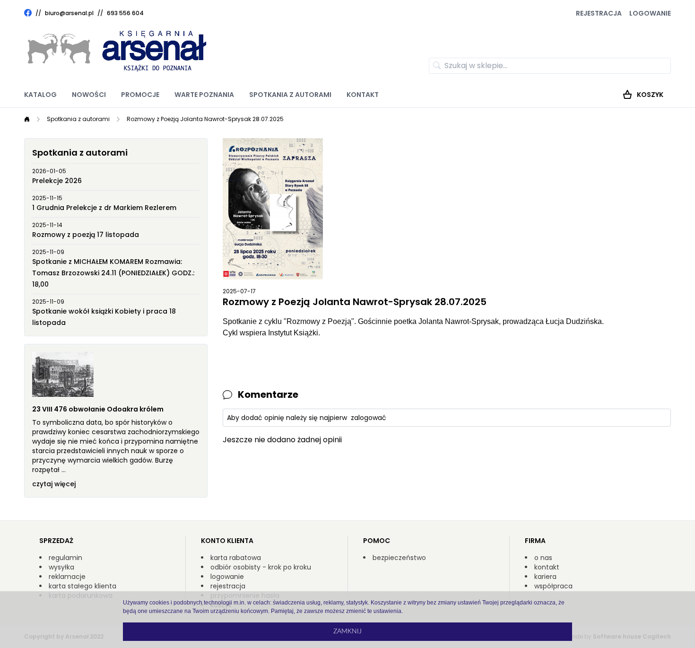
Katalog (40, 94)
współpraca (553, 586)
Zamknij (347, 631)
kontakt (546, 567)
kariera (545, 576)
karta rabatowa (235, 557)
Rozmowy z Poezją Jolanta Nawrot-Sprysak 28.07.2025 (205, 119)
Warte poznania (204, 94)
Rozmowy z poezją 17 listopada (85, 234)
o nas (543, 557)
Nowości (89, 94)
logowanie (227, 576)
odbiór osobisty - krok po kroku (260, 567)
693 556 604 (125, 13)
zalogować (368, 417)
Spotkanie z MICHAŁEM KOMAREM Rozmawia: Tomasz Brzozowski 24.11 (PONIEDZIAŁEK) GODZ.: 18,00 (113, 273)
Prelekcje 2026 (57, 180)
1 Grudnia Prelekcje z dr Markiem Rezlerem (104, 207)
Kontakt (363, 94)
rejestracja (227, 586)
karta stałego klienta (82, 586)
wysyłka (61, 567)
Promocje (140, 94)
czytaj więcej (54, 484)
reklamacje (67, 576)
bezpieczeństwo (399, 557)
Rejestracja (599, 13)
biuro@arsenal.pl (69, 13)
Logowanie (650, 13)
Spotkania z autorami (290, 94)
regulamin (65, 557)
